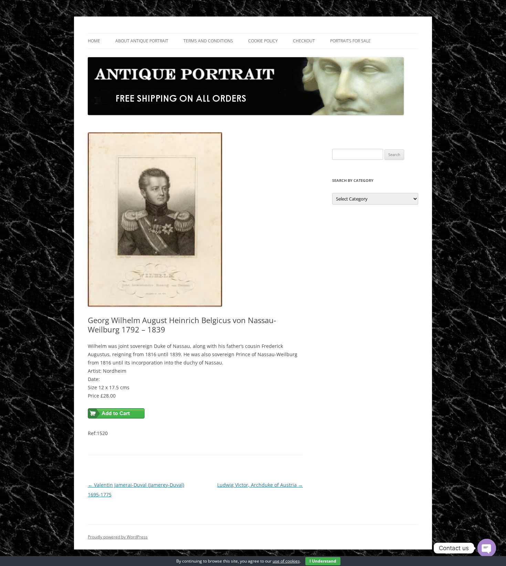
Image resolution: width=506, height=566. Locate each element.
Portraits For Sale (350, 41)
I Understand (322, 561)
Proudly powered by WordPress (118, 537)
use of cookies (286, 561)
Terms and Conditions (208, 41)
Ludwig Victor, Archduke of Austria (260, 485)
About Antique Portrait (141, 41)
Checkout (304, 41)
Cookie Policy (263, 41)
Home (94, 41)
